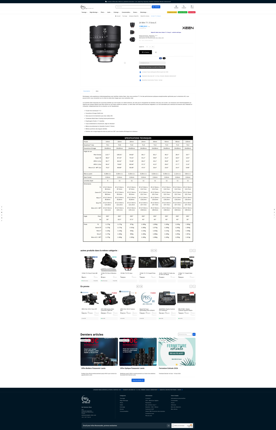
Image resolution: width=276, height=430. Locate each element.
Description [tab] (86, 91)
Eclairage (122, 407)
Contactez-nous (149, 413)
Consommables (124, 411)
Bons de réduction (176, 407)
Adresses (173, 405)
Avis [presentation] (97, 91)
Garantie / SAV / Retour (151, 407)
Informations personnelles (178, 398)
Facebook (160, 58)
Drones (122, 409)
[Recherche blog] (193, 334)
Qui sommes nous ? (150, 405)
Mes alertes (174, 409)
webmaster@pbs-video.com (89, 415)
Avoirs (173, 402)
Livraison (148, 398)
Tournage (122, 398)
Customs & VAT (149, 409)
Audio (121, 405)
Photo (121, 402)
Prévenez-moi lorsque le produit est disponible (152, 67)
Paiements (148, 402)
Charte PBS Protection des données (155, 411)
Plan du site (148, 415)
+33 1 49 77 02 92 (86, 417)
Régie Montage (124, 400)
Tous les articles (137, 380)
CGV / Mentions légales (151, 400)
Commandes (174, 400)
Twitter (164, 58)
